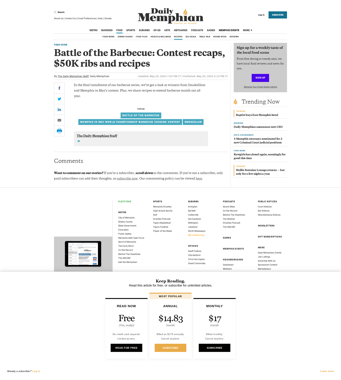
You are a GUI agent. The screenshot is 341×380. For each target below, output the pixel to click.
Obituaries (180, 30)
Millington (193, 222)
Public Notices (267, 201)
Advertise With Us (266, 260)
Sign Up (260, 77)
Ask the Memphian (127, 262)
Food (119, 30)
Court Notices (265, 206)
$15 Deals (191, 36)
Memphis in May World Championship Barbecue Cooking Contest (130, 121)
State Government (127, 225)
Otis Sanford (194, 255)
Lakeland (192, 227)
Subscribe (278, 15)
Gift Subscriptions (270, 236)
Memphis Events (229, 30)
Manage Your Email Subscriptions (260, 86)
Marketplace (264, 268)
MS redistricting (196, 235)
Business (107, 30)
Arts (167, 30)
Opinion (193, 246)
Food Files (141, 36)
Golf (155, 214)
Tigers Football (160, 227)
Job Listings (264, 256)
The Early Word (126, 246)
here (199, 178)
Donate (108, 18)
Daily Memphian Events (269, 252)
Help (100, 18)
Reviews (234, 36)
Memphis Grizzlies (162, 206)
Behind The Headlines (129, 254)
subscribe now (127, 178)
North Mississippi (196, 231)
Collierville (193, 214)
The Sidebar (229, 219)
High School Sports (162, 210)
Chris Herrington (196, 259)
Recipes (178, 36)
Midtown (227, 268)
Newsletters (266, 225)
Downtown (228, 264)
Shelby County (125, 221)
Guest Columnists (196, 263)
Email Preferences (86, 18)
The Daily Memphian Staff (73, 76)
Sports (130, 30)
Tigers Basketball (162, 222)
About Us (58, 18)
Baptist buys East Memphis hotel (257, 115)
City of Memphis (126, 217)
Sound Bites (219, 36)
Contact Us (70, 18)
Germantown (194, 219)
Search (60, 12)
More (246, 30)
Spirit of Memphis (127, 241)
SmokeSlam (193, 121)
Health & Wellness (161, 36)
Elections (124, 201)
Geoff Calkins (194, 251)
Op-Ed (157, 30)
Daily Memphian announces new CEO (258, 127)
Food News (108, 36)
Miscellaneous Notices (269, 214)
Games (211, 30)
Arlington (192, 206)
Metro (94, 30)
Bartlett (192, 210)
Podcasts (197, 30)
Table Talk (204, 36)
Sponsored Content (267, 264)
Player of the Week (162, 231)
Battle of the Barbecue (140, 115)
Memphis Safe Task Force (131, 238)
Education (123, 229)
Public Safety (124, 233)
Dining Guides (125, 36)
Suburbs (144, 30)
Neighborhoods (233, 259)
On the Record (125, 250)
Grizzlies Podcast (161, 219)
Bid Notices (263, 210)
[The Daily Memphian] (171, 16)
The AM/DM (124, 258)
